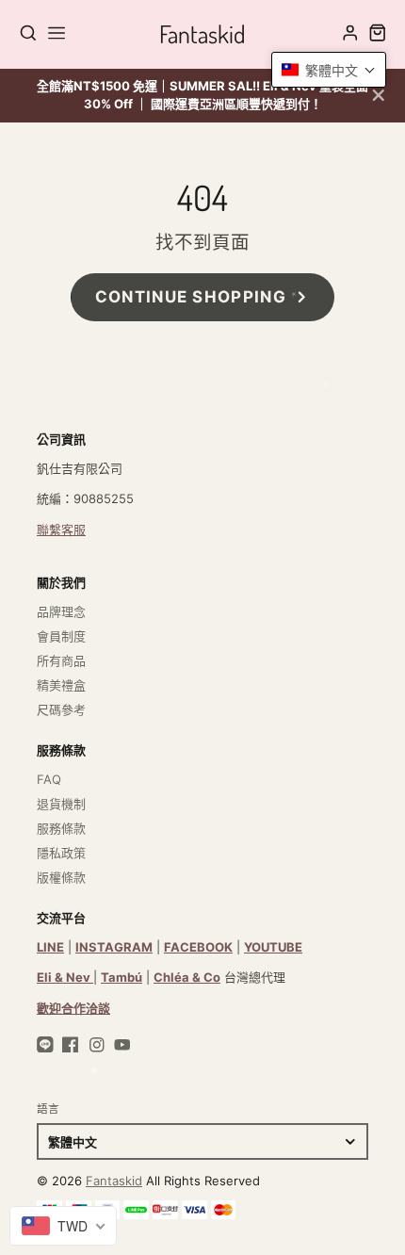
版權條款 (61, 877)
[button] (328, 70)
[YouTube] (122, 1044)
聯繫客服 (61, 529)
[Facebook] (70, 1044)
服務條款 (61, 828)
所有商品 (61, 660)
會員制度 (61, 636)
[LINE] (45, 1044)
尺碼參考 (61, 709)
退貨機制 (61, 803)
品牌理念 (61, 611)
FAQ (49, 779)
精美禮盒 (61, 685)
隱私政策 (61, 852)
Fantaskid (114, 1180)
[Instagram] (97, 1044)
